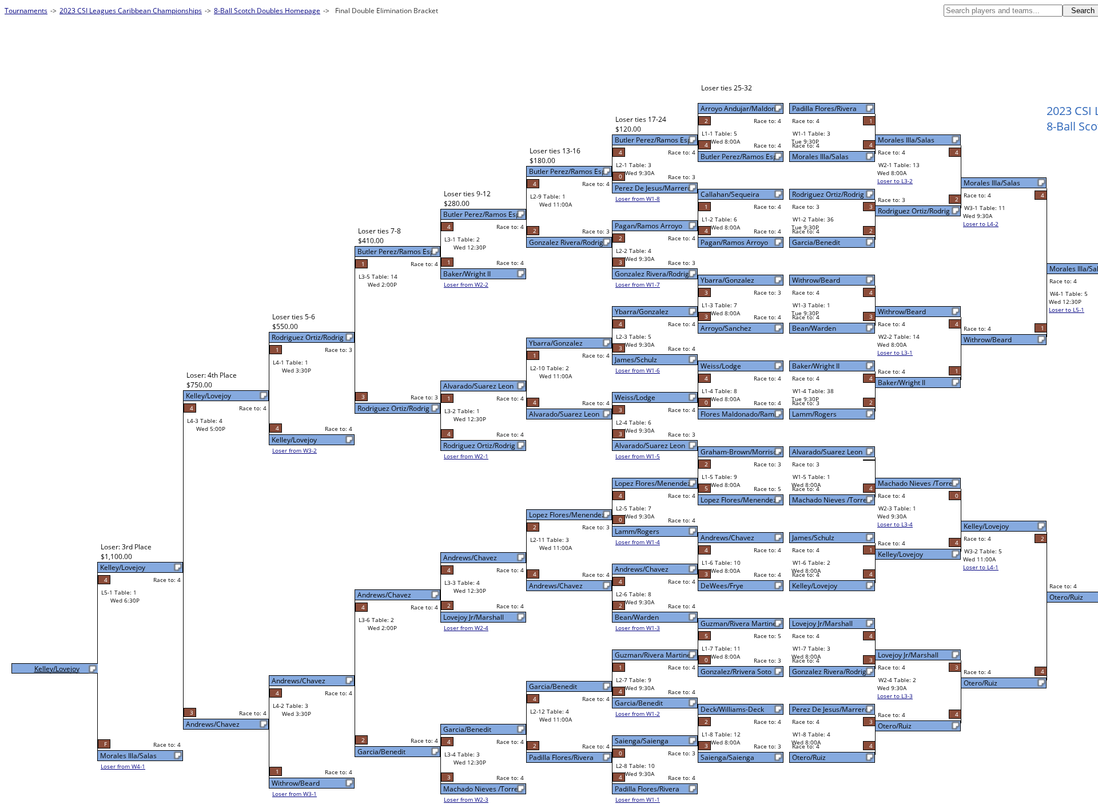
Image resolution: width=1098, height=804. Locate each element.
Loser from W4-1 (123, 766)
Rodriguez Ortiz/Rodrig (828, 194)
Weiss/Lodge (721, 366)
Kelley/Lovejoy (814, 586)
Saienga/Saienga (727, 757)
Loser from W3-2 (294, 450)
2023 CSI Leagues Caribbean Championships (130, 10)
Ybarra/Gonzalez (727, 280)
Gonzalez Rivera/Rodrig (829, 671)
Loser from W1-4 (637, 542)
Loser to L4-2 (980, 224)
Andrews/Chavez (727, 537)
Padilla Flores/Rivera (824, 108)
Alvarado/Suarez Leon (827, 452)
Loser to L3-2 (895, 181)
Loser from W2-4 (466, 628)
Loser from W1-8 (637, 199)
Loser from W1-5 (637, 456)
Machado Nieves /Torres (831, 500)
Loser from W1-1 (637, 799)
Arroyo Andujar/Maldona (740, 108)
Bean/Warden (814, 328)
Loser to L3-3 (895, 696)
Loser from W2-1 (466, 456)
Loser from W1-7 (637, 284)
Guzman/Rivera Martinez (740, 623)
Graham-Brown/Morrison (741, 452)
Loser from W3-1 (294, 794)
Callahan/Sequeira (730, 194)
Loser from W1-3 (637, 628)
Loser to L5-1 (1066, 310)
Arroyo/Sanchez (726, 328)
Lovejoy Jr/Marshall (822, 623)
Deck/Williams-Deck (732, 709)
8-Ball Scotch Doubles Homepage (267, 10)
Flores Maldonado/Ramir (740, 414)
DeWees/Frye (722, 586)
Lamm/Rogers (814, 414)
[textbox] (1003, 11)
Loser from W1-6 (637, 370)
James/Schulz (813, 537)
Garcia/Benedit (816, 242)
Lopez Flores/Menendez (739, 500)
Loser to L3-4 (895, 524)
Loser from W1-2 (637, 714)
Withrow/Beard (816, 280)
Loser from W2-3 (466, 799)
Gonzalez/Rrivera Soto (736, 671)
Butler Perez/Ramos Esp (739, 156)
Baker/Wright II (816, 366)
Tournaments (26, 10)
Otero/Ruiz (809, 757)
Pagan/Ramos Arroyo (734, 242)
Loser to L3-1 (895, 352)
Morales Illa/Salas (820, 156)
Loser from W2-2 (466, 284)
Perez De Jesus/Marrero (830, 709)
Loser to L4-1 (980, 567)
